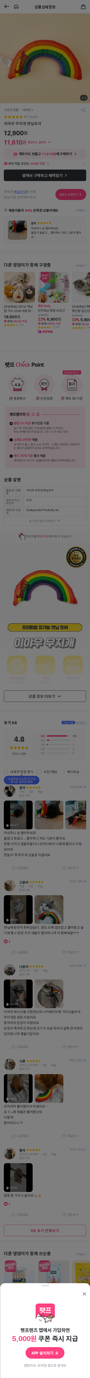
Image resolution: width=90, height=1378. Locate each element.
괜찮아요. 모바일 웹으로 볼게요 (45, 1365)
